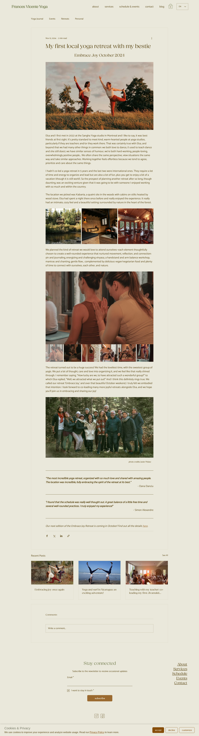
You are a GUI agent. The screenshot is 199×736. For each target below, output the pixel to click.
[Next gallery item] (150, 308)
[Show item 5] (127, 353)
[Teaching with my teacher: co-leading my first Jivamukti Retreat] (147, 572)
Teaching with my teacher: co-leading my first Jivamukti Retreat (146, 591)
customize (187, 730)
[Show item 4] (109, 353)
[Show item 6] (145, 353)
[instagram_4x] (96, 716)
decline (171, 730)
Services (180, 669)
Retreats (65, 19)
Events (52, 19)
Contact (180, 683)
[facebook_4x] (103, 716)
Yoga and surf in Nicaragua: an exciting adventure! (99, 591)
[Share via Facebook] (47, 536)
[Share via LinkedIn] (61, 536)
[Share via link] (68, 536)
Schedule (179, 673)
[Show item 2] (72, 353)
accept (158, 730)
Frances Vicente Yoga (30, 6)
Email (70, 677)
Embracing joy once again (49, 589)
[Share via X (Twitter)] (54, 536)
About (182, 664)
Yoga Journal (37, 19)
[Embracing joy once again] (52, 572)
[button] (171, 6)
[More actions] (151, 38)
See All (165, 555)
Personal (79, 19)
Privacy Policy (97, 732)
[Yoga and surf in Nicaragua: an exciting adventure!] (100, 572)
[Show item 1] (54, 353)
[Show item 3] (91, 353)
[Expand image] (63, 226)
